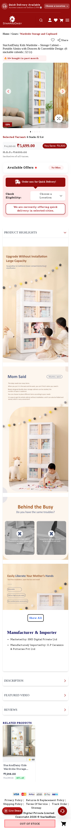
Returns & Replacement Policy (45, 800)
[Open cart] (61, 20)
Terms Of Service (37, 804)
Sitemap (36, 807)
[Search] (41, 20)
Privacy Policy (14, 800)
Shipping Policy (13, 804)
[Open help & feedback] (62, 811)
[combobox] (41, 20)
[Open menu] (67, 20)
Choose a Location (55, 6)
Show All (35, 618)
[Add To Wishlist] (53, 40)
